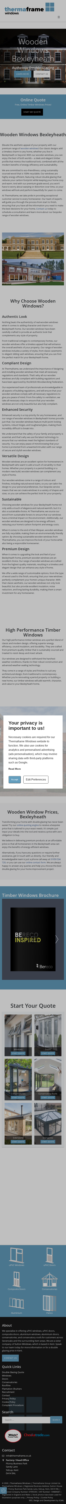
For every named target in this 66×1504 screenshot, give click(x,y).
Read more (14, 768)
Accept (14, 779)
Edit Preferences (36, 779)
